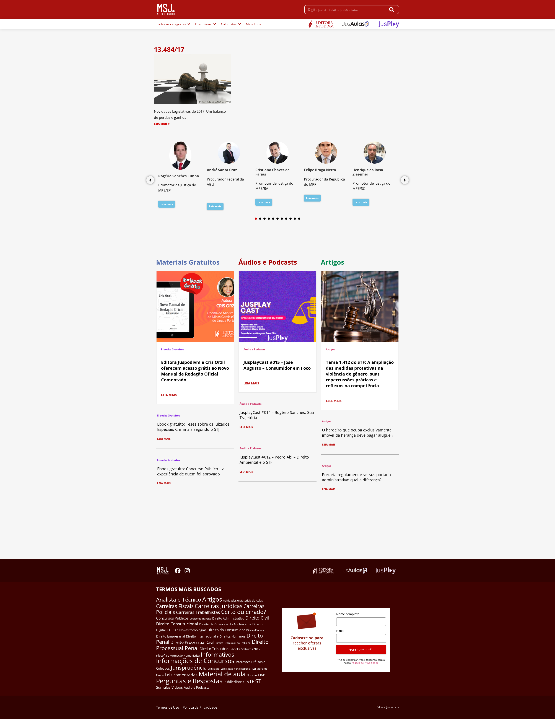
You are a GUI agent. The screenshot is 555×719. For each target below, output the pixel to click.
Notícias (252, 675)
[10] (295, 218)
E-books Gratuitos (172, 349)
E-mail (340, 631)
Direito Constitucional (177, 624)
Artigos (330, 349)
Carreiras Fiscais (175, 606)
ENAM (257, 649)
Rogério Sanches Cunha (178, 176)
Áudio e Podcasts (254, 349)
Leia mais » (162, 123)
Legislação (213, 668)
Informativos (217, 654)
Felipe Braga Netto (320, 170)
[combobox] (345, 9)
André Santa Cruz (222, 170)
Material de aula (222, 674)
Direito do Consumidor (226, 629)
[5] (273, 218)
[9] (290, 218)
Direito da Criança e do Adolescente (225, 624)
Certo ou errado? (243, 612)
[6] (277, 218)
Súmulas (163, 687)
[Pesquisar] (393, 9)
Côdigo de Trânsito (200, 618)
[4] (269, 218)
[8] (286, 218)
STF (250, 681)
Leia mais (166, 204)
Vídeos (177, 687)
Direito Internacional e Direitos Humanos (215, 636)
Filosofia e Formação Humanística (178, 655)
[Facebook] (178, 571)
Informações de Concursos (195, 660)
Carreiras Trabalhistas (198, 612)
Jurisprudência (189, 667)
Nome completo (347, 614)
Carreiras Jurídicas (218, 606)
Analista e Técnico (178, 599)
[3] (264, 218)
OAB (261, 675)
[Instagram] (187, 571)
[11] (299, 218)
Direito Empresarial (170, 636)
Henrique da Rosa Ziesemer (368, 172)
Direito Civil (257, 618)
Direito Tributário (214, 648)
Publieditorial (234, 682)
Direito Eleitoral (255, 630)
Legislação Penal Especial (235, 668)
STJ (259, 681)
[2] (260, 218)
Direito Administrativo (228, 618)
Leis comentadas (181, 675)
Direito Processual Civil (192, 642)
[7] (282, 218)
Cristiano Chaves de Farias (272, 172)
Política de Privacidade (365, 663)
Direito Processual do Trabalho (233, 642)
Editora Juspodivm (388, 707)
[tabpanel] (180, 175)
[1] (256, 218)
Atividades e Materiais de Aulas (243, 600)
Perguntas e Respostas (189, 681)
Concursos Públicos (172, 618)
